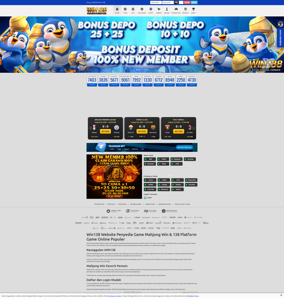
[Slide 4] (141, 69)
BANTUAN (111, 206)
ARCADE (167, 13)
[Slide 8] (147, 69)
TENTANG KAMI (99, 206)
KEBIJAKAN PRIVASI (165, 206)
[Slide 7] (145, 69)
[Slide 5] (142, 69)
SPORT (151, 13)
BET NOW (105, 131)
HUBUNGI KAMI (150, 206)
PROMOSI (185, 13)
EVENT (193, 13)
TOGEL (125, 13)
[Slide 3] (139, 69)
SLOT (133, 13)
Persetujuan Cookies (114, 296)
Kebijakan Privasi (193, 296)
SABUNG (159, 13)
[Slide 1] (136, 69)
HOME (117, 13)
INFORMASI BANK (135, 206)
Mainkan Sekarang (184, 147)
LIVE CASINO (142, 13)
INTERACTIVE (176, 13)
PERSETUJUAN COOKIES (182, 206)
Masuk (187, 2)
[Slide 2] (138, 69)
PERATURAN (122, 206)
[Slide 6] (144, 69)
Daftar (194, 2)
